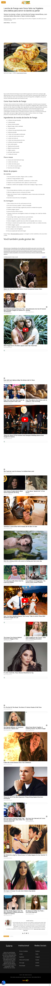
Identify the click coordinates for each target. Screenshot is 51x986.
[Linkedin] (22, 933)
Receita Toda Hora (7, 18)
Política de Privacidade (24, 959)
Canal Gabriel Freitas (22, 73)
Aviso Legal (21, 962)
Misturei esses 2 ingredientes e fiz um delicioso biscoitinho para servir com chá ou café (24, 248)
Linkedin (37, 962)
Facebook (37, 951)
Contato (21, 954)
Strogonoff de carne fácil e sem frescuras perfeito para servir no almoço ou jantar (23, 251)
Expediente (21, 957)
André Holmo (7, 22)
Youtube (37, 959)
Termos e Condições (23, 951)
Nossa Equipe (22, 965)
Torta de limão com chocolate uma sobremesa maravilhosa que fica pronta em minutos (24, 249)
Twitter (36, 954)
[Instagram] (28, 933)
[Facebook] (24, 933)
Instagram (37, 957)
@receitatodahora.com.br (17, 234)
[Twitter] (26, 933)
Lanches (14, 18)
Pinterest (37, 965)
